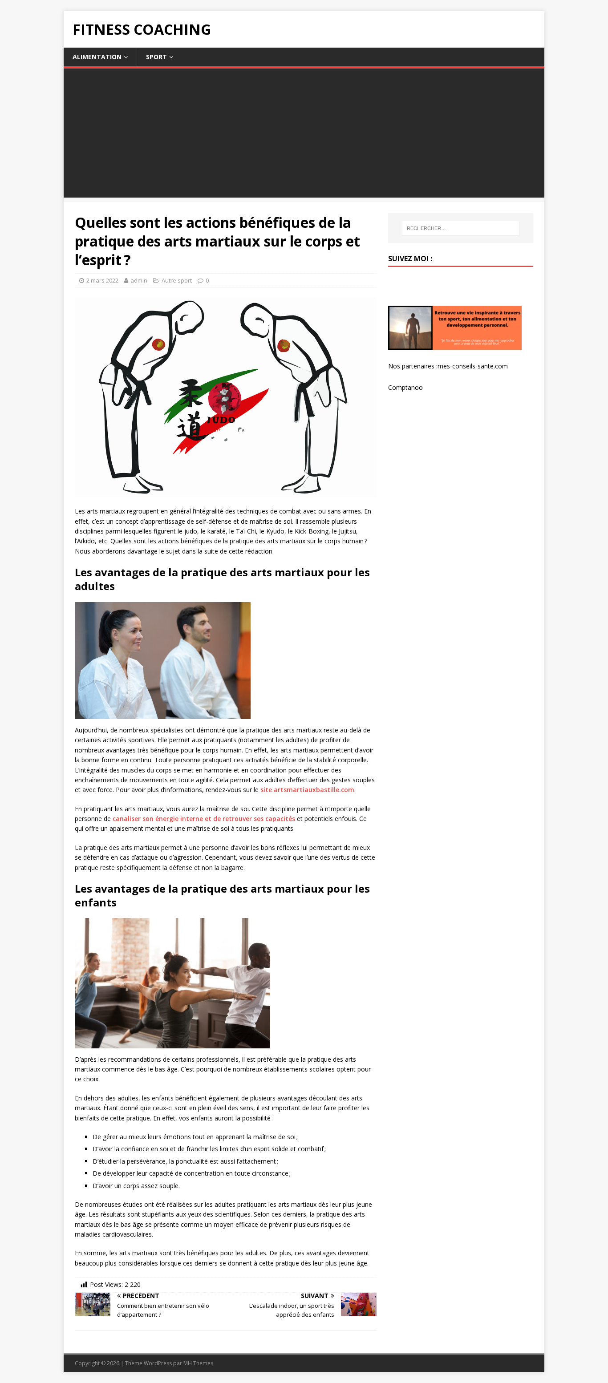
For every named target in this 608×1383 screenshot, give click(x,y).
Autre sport (177, 280)
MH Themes (198, 1363)
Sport (156, 57)
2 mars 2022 (102, 280)
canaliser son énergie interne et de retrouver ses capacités (204, 818)
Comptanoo (405, 387)
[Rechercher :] (460, 228)
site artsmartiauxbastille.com (307, 789)
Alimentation (97, 57)
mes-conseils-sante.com (473, 366)
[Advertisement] (304, 135)
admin (138, 280)
